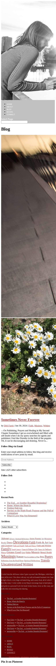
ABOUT (10, 107)
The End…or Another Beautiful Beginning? (27, 503)
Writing (46, 425)
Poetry (49, 556)
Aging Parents (35, 538)
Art (42, 539)
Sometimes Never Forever (20, 419)
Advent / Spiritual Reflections (19, 539)
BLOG (9, 109)
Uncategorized (11, 564)
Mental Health (46, 552)
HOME (9, 104)
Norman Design (14, 657)
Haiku (28, 552)
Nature (20, 556)
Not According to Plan (31, 557)
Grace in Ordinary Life (29, 549)
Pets (42, 556)
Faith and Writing (44, 545)
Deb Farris (9, 425)
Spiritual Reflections (32, 561)
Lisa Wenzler (34, 657)
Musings (38, 425)
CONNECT (11, 114)
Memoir (35, 552)
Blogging (48, 539)
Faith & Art (42, 542)
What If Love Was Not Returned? (22, 515)
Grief (23, 552)
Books (3, 543)
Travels (45, 560)
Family (6, 549)
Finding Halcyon (14, 508)
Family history (16, 549)
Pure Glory (11, 620)
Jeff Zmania (25, 657)
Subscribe (6, 465)
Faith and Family (18, 546)
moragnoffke (11, 625)
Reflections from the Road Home (12, 561)
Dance (10, 542)
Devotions (21, 542)
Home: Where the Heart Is (19, 505)
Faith (31, 425)
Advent (5, 538)
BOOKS (10, 112)
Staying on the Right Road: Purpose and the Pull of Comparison (28, 607)
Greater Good (14, 552)
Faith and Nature (30, 546)
